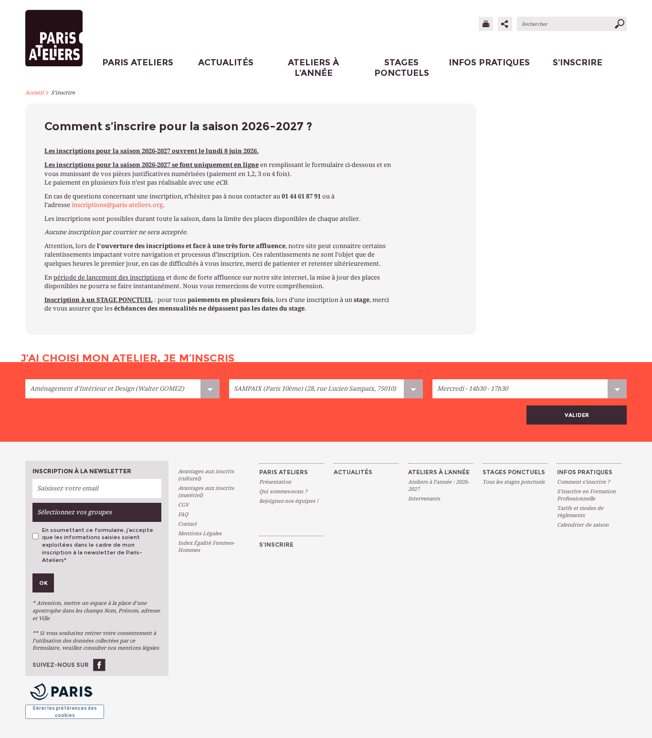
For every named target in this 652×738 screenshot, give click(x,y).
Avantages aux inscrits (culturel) (206, 475)
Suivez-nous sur (60, 664)
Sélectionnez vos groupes (74, 512)
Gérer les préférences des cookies (64, 711)
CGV (183, 505)
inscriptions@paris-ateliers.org (117, 204)
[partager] (505, 24)
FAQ (183, 514)
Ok (43, 583)
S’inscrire (63, 93)
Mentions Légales (199, 533)
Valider (577, 415)
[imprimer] (486, 24)
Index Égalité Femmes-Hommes (206, 546)
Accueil (34, 93)
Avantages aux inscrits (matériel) (206, 492)
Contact (187, 524)
